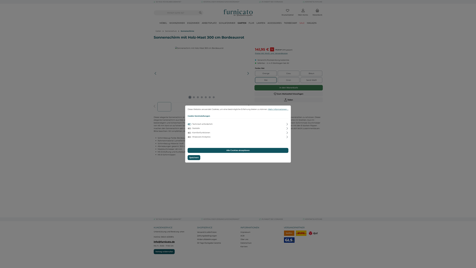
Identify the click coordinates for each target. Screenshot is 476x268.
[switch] (189, 128)
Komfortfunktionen (201, 132)
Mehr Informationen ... (278, 109)
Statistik (196, 128)
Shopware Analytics (201, 137)
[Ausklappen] (287, 123)
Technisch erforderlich (202, 124)
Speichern (194, 157)
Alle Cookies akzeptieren (238, 150)
